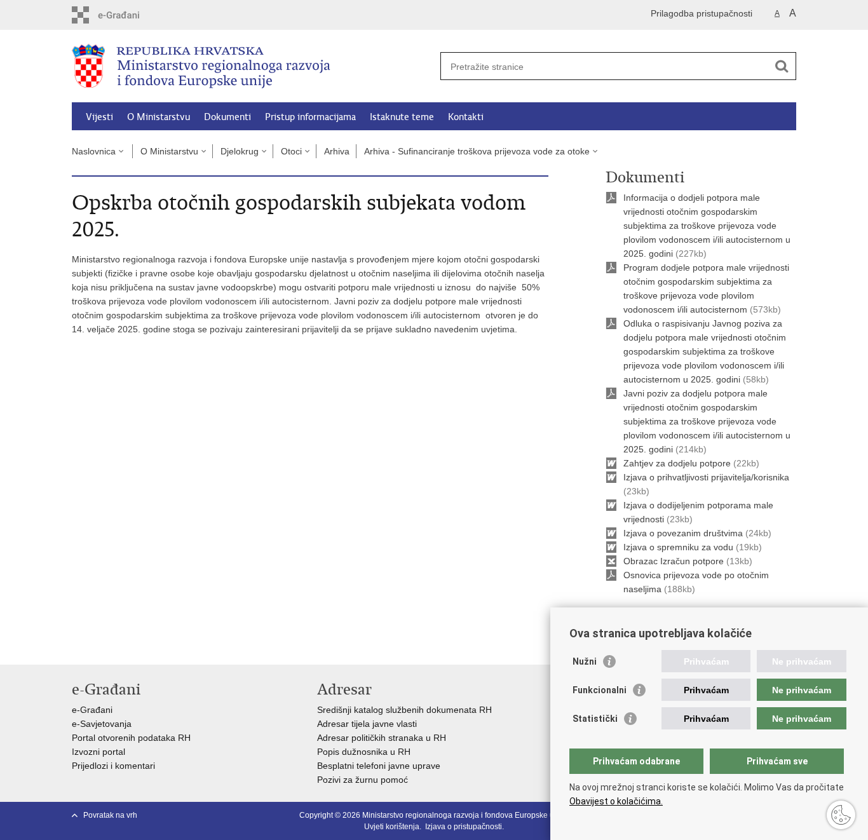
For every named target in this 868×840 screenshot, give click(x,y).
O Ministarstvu (158, 117)
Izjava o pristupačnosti (463, 826)
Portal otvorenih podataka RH (131, 738)
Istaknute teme (402, 117)
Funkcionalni (600, 690)
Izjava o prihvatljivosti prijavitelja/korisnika (706, 477)
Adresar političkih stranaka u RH (381, 738)
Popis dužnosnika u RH (363, 752)
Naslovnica (94, 151)
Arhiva (336, 151)
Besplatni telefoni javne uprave (378, 766)
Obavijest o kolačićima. (616, 801)
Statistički (595, 719)
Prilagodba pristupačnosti (701, 13)
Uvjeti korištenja (391, 826)
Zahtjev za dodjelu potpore (678, 463)
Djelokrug (239, 151)
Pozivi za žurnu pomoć (362, 780)
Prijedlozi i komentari (113, 766)
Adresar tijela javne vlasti (367, 724)
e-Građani (92, 710)
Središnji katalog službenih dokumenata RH (404, 710)
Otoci (291, 151)
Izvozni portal (98, 752)
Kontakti (466, 117)
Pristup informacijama (310, 117)
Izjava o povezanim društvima (683, 533)
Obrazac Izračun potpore (674, 561)
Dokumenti (227, 117)
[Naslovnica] (253, 67)
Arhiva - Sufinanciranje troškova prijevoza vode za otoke (477, 151)
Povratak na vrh (110, 815)
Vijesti (99, 117)
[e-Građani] (126, 15)
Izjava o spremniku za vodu (679, 547)
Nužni (585, 661)
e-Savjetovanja (102, 724)
